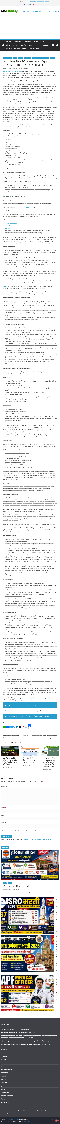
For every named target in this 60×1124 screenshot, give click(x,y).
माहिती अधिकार (28, 41)
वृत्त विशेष (4, 58)
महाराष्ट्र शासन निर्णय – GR (6, 1069)
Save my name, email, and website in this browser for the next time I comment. (26, 831)
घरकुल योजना (4, 1056)
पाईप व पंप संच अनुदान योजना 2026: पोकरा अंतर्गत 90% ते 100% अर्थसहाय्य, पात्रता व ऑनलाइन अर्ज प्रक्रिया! (24, 1041)
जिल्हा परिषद (15, 58)
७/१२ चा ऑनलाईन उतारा (11, 224)
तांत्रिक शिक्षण (15, 45)
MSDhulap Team (16, 68)
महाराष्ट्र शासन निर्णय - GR (45, 58)
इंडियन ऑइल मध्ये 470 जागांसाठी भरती (16, 886)
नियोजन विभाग (21, 58)
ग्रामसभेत (33, 250)
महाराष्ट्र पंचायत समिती (35, 58)
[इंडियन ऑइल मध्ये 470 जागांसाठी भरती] (30, 865)
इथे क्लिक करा (32, 700)
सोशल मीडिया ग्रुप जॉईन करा (26, 45)
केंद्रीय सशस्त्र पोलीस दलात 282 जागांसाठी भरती (57, 987)
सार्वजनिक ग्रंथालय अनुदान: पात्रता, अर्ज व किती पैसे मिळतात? (13, 1032)
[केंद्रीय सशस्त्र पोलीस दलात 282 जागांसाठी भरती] (27, 993)
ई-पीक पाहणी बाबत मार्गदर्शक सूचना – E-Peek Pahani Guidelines (15, 737)
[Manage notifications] (56, 1120)
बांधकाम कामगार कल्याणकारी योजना (8, 1063)
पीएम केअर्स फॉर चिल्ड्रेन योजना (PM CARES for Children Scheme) (30, 760)
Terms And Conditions (21, 49)
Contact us (45, 45)
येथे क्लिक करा (45, 716)
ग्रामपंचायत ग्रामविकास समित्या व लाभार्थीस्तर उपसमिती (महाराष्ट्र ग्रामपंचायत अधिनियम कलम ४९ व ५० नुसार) (49, 762)
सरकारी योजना (18, 41)
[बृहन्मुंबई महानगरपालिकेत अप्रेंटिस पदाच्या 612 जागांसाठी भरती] (27, 954)
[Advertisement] (30, 27)
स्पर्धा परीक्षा (36, 41)
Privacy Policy (34, 49)
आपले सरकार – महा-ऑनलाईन (7, 1095)
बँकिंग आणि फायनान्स (5, 1102)
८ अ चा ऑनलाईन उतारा (10, 226)
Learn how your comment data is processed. (37, 839)
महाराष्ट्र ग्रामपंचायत (27, 58)
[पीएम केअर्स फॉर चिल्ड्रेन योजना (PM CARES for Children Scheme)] (30, 747)
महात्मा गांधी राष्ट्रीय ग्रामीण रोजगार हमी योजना (12, 71)
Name (3, 807)
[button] (12, 41)
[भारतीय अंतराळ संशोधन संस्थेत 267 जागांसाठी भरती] (27, 915)
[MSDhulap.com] (3, 45)
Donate (37, 45)
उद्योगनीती (8, 45)
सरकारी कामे (8, 41)
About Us (9, 49)
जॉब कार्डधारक (26, 207)
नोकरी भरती (42, 41)
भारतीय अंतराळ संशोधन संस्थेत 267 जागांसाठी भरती (57, 910)
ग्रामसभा (4, 286)
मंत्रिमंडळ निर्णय (4, 1073)
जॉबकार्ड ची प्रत (9, 228)
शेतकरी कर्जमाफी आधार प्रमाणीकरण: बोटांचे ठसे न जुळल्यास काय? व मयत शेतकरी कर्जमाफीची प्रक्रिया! (21, 1044)
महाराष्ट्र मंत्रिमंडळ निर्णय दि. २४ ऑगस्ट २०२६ (10, 1029)
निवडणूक (3, 1099)
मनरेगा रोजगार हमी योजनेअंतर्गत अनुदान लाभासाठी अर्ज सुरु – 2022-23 (28, 705)
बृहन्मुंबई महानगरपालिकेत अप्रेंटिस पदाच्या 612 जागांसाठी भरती (57, 949)
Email (3, 815)
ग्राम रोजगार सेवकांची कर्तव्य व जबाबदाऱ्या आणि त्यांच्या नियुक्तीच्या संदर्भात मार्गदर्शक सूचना (10, 761)
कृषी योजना (9, 58)
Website (3, 822)
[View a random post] (57, 45)
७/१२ (11, 196)
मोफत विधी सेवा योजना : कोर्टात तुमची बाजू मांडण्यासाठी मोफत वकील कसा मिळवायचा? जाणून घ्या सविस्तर (44, 737)
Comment (4, 786)
